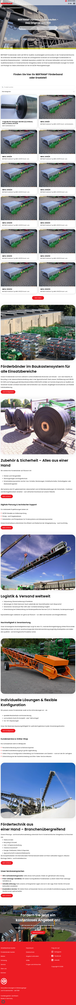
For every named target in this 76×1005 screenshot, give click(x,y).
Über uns (4, 969)
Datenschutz (30, 952)
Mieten (3, 956)
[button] (3, 1002)
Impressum (30, 948)
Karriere (3, 973)
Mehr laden (38, 298)
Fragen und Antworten (33, 964)
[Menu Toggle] (74, 3)
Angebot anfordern (32, 956)
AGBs (28, 960)
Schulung (4, 960)
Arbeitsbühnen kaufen (8, 948)
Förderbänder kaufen (8, 952)
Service (3, 964)
